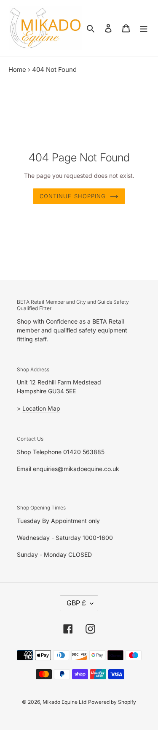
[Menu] (144, 28)
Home (17, 69)
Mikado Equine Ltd (64, 702)
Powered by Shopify (112, 702)
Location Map (41, 408)
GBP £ (76, 603)
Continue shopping (73, 196)
